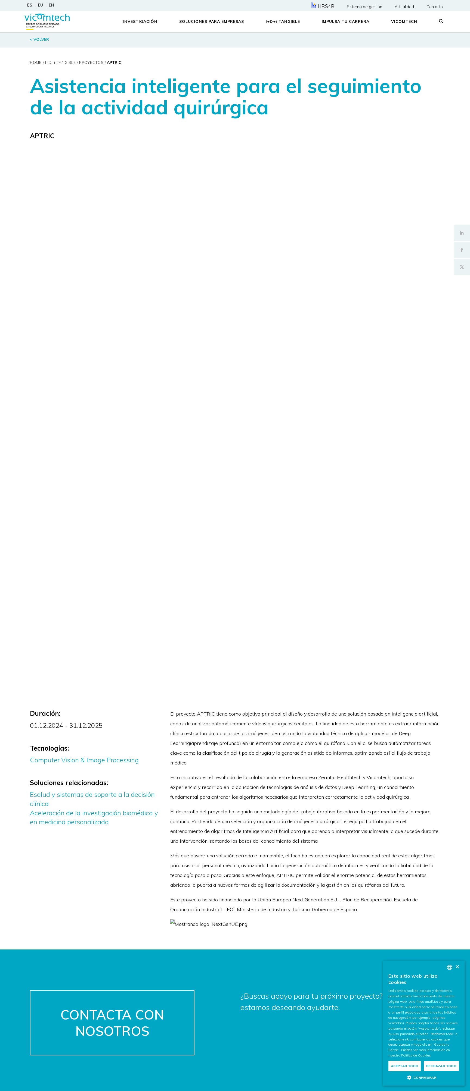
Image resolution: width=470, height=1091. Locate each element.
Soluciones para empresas (211, 21)
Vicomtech (404, 21)
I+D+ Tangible (283, 21)
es (29, 5)
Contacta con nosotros (112, 1023)
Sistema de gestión (364, 7)
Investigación (140, 21)
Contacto (434, 7)
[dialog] (424, 1023)
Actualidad (404, 7)
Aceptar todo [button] (405, 1066)
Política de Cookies (416, 1055)
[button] (423, 1077)
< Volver (39, 39)
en (51, 5)
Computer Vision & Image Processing (84, 760)
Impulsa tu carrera (346, 21)
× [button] (457, 967)
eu (40, 5)
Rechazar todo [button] (441, 1066)
